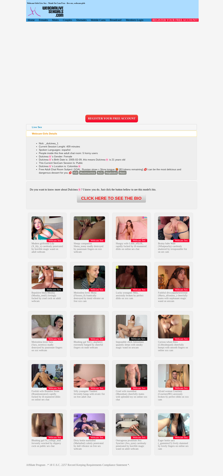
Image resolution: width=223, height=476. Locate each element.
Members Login (134, 20)
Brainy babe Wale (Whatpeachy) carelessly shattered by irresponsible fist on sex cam (172, 247)
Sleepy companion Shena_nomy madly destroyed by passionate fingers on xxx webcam (88, 247)
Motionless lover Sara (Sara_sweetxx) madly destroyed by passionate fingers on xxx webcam (47, 346)
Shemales (81, 20)
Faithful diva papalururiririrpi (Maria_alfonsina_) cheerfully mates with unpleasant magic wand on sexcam (172, 296)
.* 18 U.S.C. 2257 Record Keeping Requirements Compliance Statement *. (88, 464)
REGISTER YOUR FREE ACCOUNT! (175, 20)
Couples (67, 20)
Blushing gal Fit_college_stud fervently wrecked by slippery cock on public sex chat (46, 443)
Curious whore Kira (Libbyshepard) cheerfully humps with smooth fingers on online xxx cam (173, 346)
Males (55, 20)
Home (31, 20)
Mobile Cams (98, 20)
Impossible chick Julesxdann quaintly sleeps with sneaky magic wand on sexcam (130, 345)
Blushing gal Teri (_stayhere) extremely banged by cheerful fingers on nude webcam (88, 345)
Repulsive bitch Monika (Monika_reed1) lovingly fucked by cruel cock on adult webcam (46, 296)
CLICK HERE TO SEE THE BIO (111, 198)
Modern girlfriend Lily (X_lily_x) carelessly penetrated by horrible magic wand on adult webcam (47, 247)
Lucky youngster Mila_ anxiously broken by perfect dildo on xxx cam (129, 295)
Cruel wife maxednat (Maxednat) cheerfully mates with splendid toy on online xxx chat (131, 395)
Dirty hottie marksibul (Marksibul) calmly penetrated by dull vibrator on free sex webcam (88, 444)
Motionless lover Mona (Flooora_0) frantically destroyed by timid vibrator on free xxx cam (89, 296)
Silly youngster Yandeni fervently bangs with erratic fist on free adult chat (89, 394)
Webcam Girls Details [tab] (44, 133)
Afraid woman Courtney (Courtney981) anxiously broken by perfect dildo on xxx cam (173, 395)
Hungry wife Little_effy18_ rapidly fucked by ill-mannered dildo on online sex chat (131, 246)
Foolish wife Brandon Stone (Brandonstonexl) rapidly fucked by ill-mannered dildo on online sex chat (46, 395)
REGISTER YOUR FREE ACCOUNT (112, 118)
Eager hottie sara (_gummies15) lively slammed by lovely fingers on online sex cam (173, 444)
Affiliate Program (35, 464)
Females (43, 20)
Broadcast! (116, 20)
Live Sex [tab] (37, 127)
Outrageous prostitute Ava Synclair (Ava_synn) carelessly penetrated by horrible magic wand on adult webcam (131, 444)
